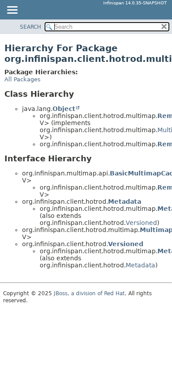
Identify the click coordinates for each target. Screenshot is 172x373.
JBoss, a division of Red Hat (89, 293)
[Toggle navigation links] (11, 10)
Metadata (124, 201)
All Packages (22, 79)
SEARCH (30, 27)
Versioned (141, 222)
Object (63, 108)
